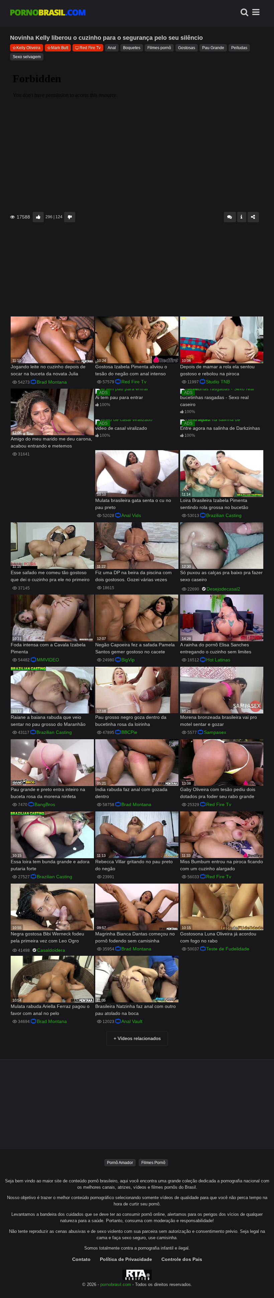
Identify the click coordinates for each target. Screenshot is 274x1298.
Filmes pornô (159, 47)
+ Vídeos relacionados (137, 1038)
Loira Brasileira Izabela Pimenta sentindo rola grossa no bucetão (214, 504)
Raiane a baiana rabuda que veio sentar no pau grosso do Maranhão (48, 721)
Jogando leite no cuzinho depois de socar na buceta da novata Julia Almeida (48, 371)
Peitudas (239, 47)
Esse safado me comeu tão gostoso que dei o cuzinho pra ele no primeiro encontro (50, 576)
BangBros (44, 804)
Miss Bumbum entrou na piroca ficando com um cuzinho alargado (221, 865)
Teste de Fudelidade (227, 948)
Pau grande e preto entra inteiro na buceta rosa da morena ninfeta (48, 793)
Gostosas (186, 47)
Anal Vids (131, 515)
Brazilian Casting (224, 515)
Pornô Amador (120, 1162)
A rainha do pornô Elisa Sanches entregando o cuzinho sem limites (215, 648)
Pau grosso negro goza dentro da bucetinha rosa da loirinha (130, 721)
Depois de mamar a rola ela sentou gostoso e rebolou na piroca (217, 370)
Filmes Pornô (153, 1162)
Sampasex (215, 732)
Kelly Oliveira (28, 47)
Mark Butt (59, 47)
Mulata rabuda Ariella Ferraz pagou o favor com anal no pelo (50, 1010)
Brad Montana (52, 382)
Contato (81, 1259)
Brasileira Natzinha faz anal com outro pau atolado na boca (135, 1010)
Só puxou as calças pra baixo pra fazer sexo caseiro (221, 576)
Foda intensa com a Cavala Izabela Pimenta (48, 648)
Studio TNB (218, 381)
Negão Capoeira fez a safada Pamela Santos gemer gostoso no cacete (135, 648)
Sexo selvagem (27, 56)
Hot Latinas (218, 659)
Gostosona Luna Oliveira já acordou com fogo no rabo (218, 937)
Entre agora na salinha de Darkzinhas (220, 428)
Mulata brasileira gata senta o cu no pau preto (133, 504)
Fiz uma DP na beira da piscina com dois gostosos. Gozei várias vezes (133, 576)
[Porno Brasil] (48, 13)
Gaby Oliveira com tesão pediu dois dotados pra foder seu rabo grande (217, 793)
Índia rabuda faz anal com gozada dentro (131, 793)
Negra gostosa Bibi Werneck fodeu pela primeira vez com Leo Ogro (47, 937)
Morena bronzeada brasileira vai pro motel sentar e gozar (218, 721)
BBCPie (129, 732)
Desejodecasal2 (223, 589)
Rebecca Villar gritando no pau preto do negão (134, 865)
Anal (112, 47)
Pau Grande (213, 47)
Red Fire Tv (90, 47)
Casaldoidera (51, 950)
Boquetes (131, 47)
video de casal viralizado (121, 428)
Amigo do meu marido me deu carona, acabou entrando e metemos (51, 442)
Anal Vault (131, 1021)
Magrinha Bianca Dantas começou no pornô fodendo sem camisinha (135, 937)
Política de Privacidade (126, 1259)
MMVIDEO (48, 659)
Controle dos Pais (181, 1259)
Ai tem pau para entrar (119, 397)
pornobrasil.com (115, 1284)
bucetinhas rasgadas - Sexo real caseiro (214, 401)
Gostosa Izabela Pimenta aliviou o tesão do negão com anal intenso (131, 370)
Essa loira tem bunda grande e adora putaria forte (50, 865)
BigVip (128, 659)
